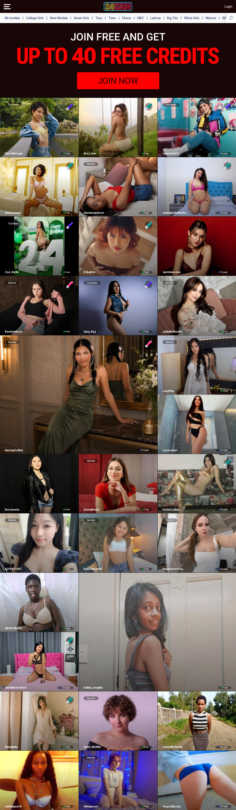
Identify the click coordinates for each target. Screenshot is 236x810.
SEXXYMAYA (13, 628)
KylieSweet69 (93, 569)
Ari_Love (90, 153)
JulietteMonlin (172, 331)
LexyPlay (168, 391)
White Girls (191, 18)
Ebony (126, 18)
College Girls (35, 18)
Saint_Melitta (92, 747)
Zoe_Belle (12, 272)
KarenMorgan (14, 153)
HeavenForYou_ (173, 569)
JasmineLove (171, 272)
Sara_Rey (90, 331)
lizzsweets (12, 509)
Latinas (155, 18)
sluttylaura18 (13, 806)
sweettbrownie (172, 747)
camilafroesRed (15, 687)
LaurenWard (170, 153)
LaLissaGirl (169, 450)
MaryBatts (11, 747)
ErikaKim (89, 272)
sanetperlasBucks (174, 212)
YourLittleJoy (171, 806)
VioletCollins (171, 509)
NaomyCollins (14, 450)
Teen (112, 18)
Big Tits (172, 18)
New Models (59, 18)
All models (12, 18)
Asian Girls (81, 18)
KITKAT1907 (13, 569)
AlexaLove (91, 806)
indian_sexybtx (93, 687)
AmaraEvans (13, 212)
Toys (98, 18)
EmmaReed (91, 509)
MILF (140, 18)
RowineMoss (13, 331)
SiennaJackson (94, 212)
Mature (211, 18)
